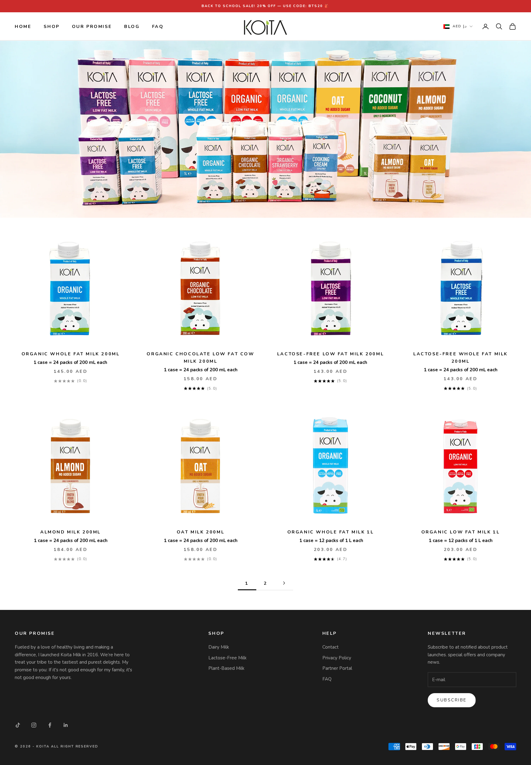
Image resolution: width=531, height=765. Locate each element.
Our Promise (92, 26)
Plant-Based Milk (226, 668)
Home (23, 26)
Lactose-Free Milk (227, 658)
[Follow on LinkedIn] (66, 725)
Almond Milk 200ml (70, 532)
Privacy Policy (336, 658)
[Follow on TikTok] (18, 725)
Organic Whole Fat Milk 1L (330, 532)
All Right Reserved (75, 746)
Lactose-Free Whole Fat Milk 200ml (460, 357)
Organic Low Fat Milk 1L (460, 532)
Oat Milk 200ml (200, 532)
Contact (330, 647)
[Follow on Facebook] (50, 725)
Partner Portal (337, 668)
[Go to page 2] (284, 583)
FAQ (158, 26)
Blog (132, 26)
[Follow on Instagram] (34, 725)
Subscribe (452, 700)
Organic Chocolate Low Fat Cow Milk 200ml (200, 357)
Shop (51, 26)
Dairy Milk (218, 647)
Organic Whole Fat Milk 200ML (71, 354)
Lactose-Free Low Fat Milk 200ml (330, 354)
